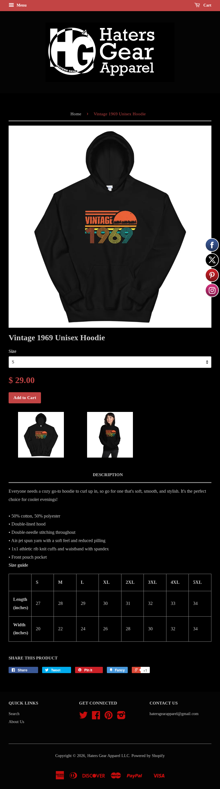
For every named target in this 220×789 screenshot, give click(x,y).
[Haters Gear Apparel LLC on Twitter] (83, 717)
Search (14, 714)
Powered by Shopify (148, 756)
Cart (206, 5)
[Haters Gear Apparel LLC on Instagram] (121, 717)
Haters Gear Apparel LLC (108, 756)
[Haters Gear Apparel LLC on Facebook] (96, 717)
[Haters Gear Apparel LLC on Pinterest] (108, 717)
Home (75, 114)
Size (12, 351)
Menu (21, 5)
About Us (16, 722)
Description (108, 474)
